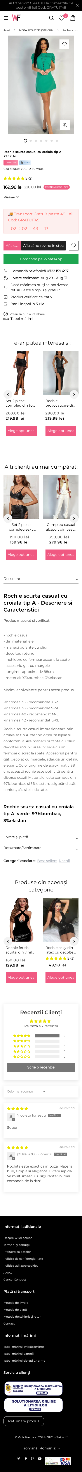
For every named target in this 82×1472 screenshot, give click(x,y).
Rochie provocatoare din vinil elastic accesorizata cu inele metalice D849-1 (60, 403)
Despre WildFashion (18, 1238)
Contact (9, 1323)
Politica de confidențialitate (23, 1258)
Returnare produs (23, 1421)
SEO (50, 1437)
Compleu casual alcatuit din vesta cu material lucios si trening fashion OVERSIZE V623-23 (60, 527)
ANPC (7, 1272)
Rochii (64, 861)
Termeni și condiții (16, 1244)
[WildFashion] (16, 18)
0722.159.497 (57, 271)
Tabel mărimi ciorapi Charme (24, 1360)
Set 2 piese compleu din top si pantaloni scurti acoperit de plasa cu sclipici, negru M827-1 (21, 403)
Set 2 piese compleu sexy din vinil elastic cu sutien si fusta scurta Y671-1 (21, 527)
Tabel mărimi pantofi (18, 1353)
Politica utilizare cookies (20, 1265)
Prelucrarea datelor (17, 1251)
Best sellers (47, 861)
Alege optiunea (21, 431)
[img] (17, 1109)
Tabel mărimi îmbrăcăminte (23, 1346)
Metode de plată (15, 1309)
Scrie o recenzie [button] (41, 1067)
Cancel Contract (14, 1279)
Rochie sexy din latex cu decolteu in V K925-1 (60, 950)
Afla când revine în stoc (13, 246)
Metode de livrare (15, 1302)
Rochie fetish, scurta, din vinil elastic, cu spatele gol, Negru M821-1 (21, 950)
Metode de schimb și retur (22, 1316)
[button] (14, 178)
